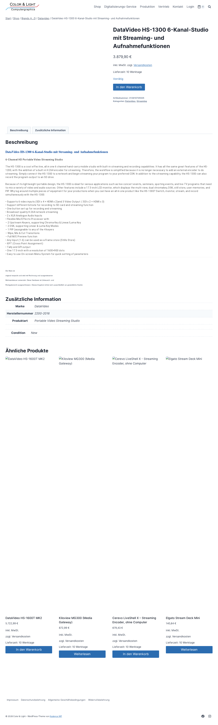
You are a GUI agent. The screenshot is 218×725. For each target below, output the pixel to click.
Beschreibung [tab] (19, 130)
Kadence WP (56, 716)
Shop (97, 6)
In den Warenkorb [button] (29, 649)
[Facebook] (203, 716)
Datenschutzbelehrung (33, 699)
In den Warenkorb (129, 87)
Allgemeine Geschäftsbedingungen (66, 699)
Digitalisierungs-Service (120, 6)
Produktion (147, 6)
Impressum (12, 699)
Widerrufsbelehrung (99, 699)
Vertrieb (163, 6)
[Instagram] (210, 716)
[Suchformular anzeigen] (209, 7)
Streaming (142, 101)
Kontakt (178, 6)
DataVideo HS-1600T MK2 (23, 618)
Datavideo (130, 101)
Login (190, 6)
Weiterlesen (82, 654)
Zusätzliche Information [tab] (50, 130)
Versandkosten (143, 65)
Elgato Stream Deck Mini (183, 618)
